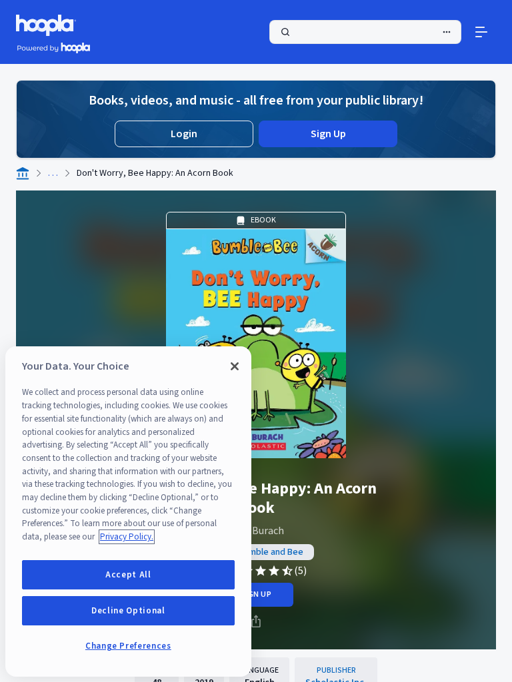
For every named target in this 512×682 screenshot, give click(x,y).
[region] (128, 511)
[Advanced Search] (446, 32)
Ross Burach (256, 530)
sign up (255, 594)
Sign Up (328, 134)
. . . (53, 173)
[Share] (256, 621)
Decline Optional (128, 611)
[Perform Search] (365, 32)
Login (184, 134)
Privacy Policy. (126, 537)
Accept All (128, 575)
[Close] (234, 366)
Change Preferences (128, 646)
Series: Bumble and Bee (256, 552)
